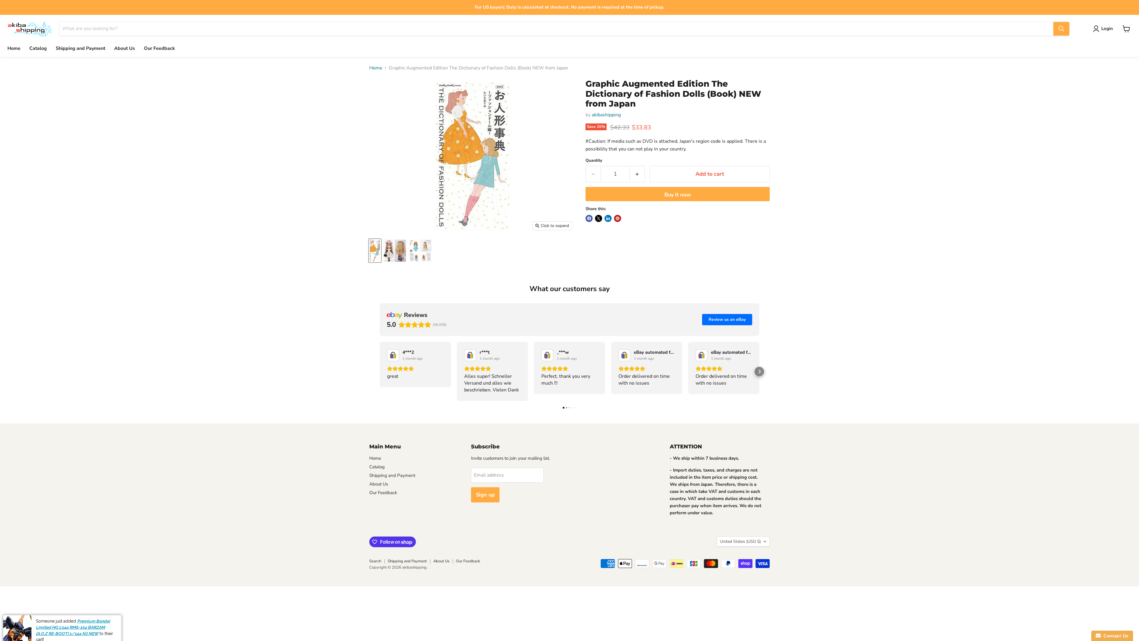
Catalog (38, 48)
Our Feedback (159, 48)
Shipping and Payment (80, 48)
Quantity (594, 160)
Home (13, 48)
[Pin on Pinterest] (617, 218)
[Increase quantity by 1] (637, 174)
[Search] (1061, 29)
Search (375, 561)
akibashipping (606, 115)
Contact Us (1115, 635)
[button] (379, 371)
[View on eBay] (393, 355)
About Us (124, 48)
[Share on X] (598, 218)
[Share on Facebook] (589, 218)
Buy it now (677, 194)
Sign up (485, 494)
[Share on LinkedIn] (608, 218)
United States (740, 541)
